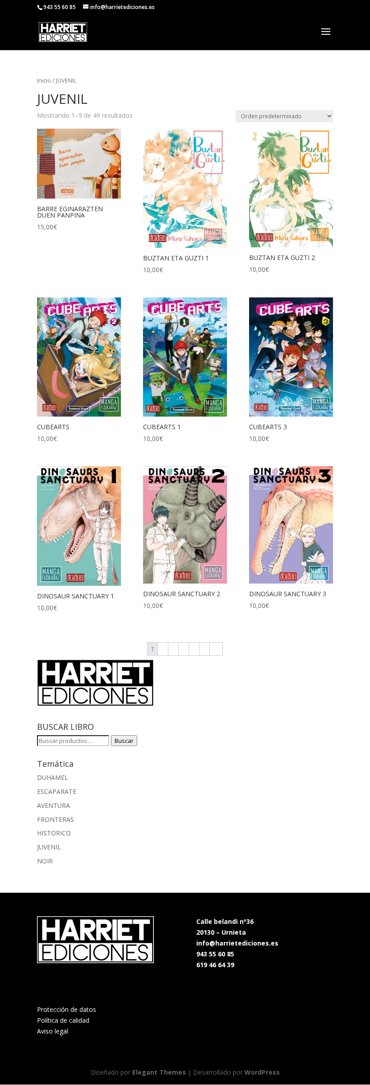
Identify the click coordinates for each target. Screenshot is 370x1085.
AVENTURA (53, 805)
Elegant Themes (159, 1072)
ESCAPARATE (56, 791)
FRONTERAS (55, 819)
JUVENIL (49, 847)
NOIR (45, 861)
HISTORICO (54, 833)
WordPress (262, 1072)
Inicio (44, 80)
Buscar (124, 741)
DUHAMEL (52, 777)
